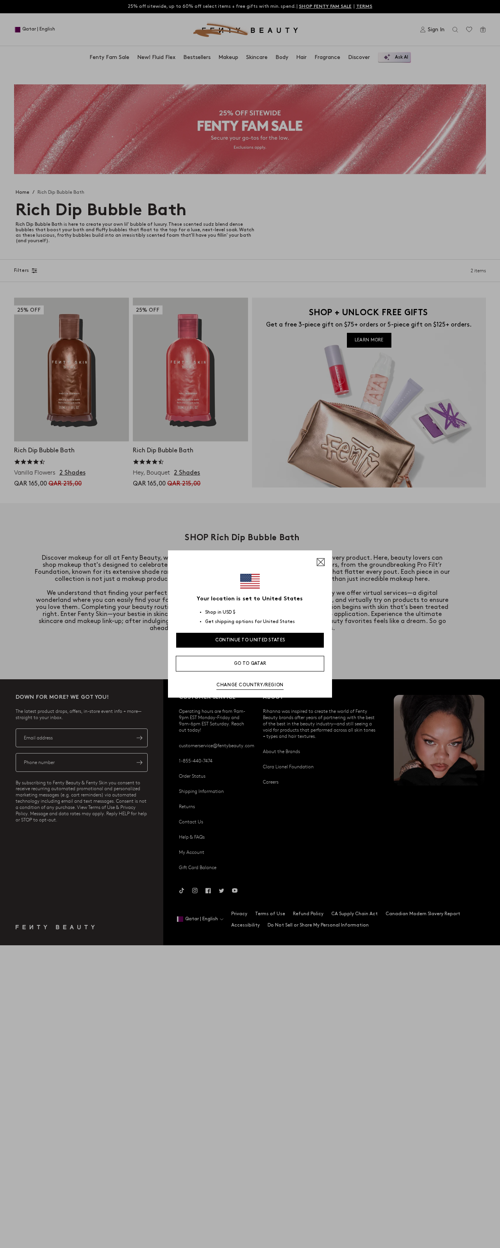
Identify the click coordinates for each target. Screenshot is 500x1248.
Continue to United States (250, 640)
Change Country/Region (250, 685)
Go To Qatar (250, 663)
